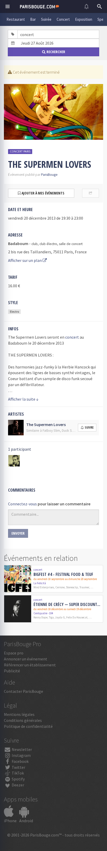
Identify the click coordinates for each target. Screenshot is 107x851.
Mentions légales (19, 714)
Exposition (83, 19)
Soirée (46, 19)
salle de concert (71, 244)
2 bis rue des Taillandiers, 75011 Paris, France (47, 251)
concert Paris (20, 151)
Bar (33, 19)
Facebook (20, 761)
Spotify (18, 779)
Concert (63, 19)
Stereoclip (72, 587)
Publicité (12, 670)
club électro (48, 244)
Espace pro (13, 652)
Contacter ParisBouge (23, 691)
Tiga (51, 617)
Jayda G (60, 617)
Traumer (84, 587)
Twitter (18, 767)
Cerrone (60, 587)
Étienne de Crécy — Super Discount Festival (67, 604)
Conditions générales (23, 720)
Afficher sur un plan (25, 260)
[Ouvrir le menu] (7, 6)
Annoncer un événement (25, 658)
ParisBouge (49, 174)
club (34, 244)
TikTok (17, 773)
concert (72, 337)
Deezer (17, 784)
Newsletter (21, 749)
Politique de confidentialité (28, 726)
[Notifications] (86, 6)
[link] (53, 578)
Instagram (21, 755)
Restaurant (15, 19)
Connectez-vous (22, 503)
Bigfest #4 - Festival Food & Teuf (63, 574)
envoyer (18, 533)
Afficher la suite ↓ (23, 399)
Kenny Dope (41, 617)
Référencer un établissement (30, 664)
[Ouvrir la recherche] (99, 6)
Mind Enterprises (44, 587)
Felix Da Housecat (77, 617)
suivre (89, 427)
